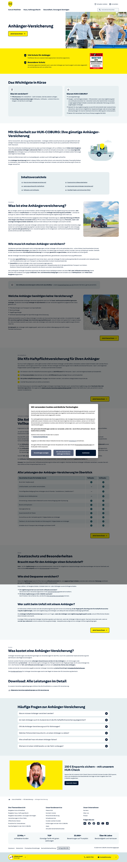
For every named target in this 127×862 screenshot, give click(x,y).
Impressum (72, 441)
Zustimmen (86, 453)
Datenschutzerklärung (40, 437)
